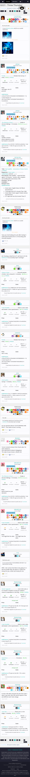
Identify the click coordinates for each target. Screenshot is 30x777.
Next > (25, 12)
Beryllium (13, 769)
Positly (3, 76)
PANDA (12, 77)
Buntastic (17, 438)
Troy (17, 249)
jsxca (17, 265)
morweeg (17, 684)
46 (12, 11)
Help (18, 769)
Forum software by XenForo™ (15, 763)
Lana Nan (4, 711)
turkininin (17, 332)
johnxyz (18, 64)
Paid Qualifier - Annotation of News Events (16, 169)
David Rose (5, 658)
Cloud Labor (11, 172)
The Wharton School (7, 122)
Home (3, 1)
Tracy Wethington (17, 16)
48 (17, 11)
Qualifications (5, 94)
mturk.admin (5, 380)
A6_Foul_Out (17, 157)
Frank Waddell (5, 307)
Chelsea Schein (5, 272)
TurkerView (22, 103)
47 (14, 11)
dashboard (4, 257)
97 (24, 11)
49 (19, 11)
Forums (8, 1)
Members (14, 1)
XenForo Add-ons (11, 766)
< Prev (2, 11)
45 (10, 11)
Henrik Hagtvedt (6, 589)
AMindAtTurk (17, 462)
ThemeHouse (23, 764)
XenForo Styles (20, 766)
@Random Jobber (10, 28)
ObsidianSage (17, 582)
